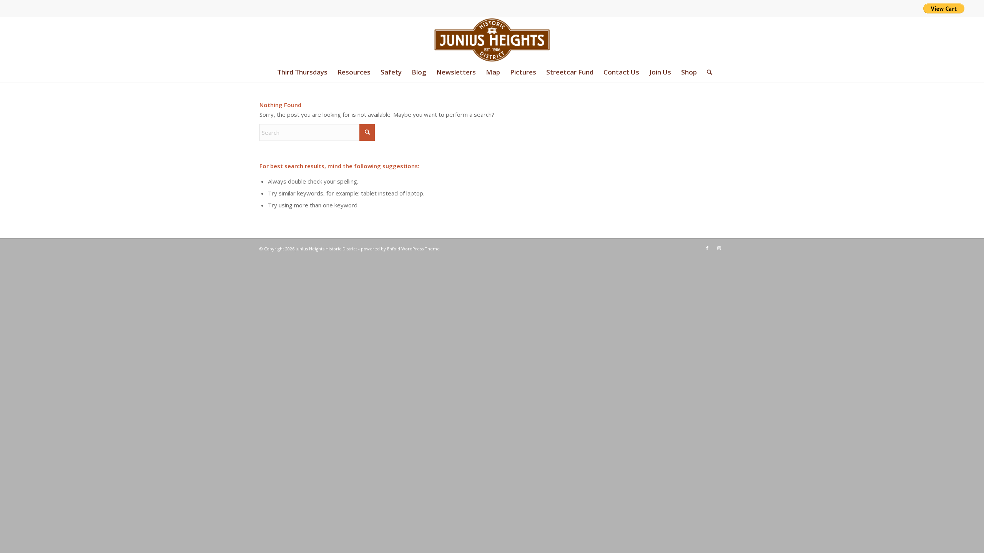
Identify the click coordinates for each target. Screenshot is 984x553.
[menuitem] (302, 72)
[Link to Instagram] (719, 248)
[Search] (707, 72)
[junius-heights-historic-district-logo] (492, 40)
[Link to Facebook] (707, 248)
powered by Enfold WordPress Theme (400, 249)
